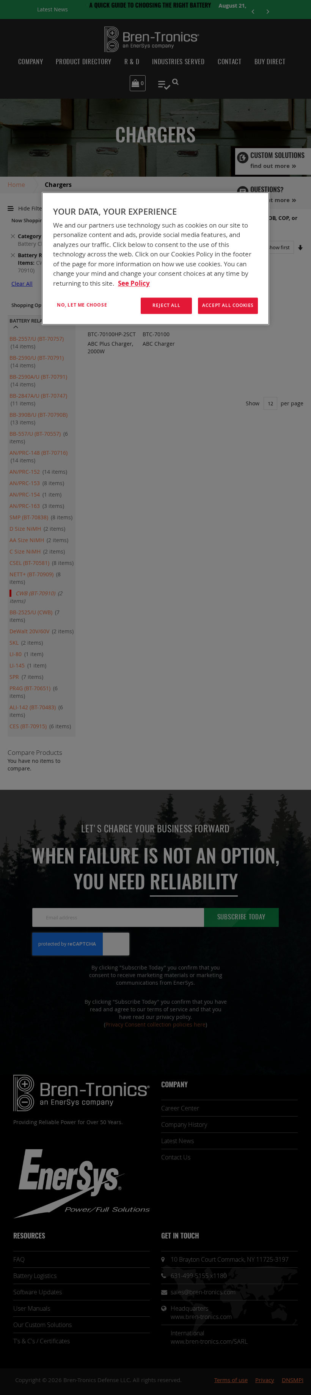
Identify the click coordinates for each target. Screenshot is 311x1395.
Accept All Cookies (228, 305)
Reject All (166, 305)
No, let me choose (82, 305)
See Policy (134, 283)
